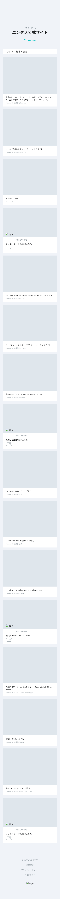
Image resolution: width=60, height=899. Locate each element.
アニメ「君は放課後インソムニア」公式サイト (24, 149)
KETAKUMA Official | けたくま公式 (20, 540)
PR (10, 248)
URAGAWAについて (30, 860)
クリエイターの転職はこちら (19, 244)
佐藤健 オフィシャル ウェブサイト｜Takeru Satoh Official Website (29, 688)
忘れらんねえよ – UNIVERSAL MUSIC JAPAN (24, 394)
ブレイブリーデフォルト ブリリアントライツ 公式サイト (28, 345)
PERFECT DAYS (12, 198)
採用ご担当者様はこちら (17, 439)
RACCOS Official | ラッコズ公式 (18, 491)
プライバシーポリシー (30, 870)
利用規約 (30, 865)
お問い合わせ (30, 875)
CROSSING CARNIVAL (15, 739)
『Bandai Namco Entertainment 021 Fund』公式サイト (29, 295)
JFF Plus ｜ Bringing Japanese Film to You (24, 590)
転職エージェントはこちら (18, 635)
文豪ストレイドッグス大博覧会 (18, 788)
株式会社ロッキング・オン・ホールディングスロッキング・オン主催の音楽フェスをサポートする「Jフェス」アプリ (29, 98)
